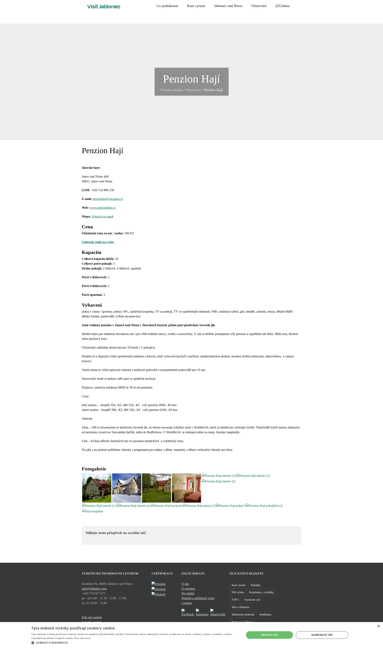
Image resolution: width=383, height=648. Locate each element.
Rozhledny (265, 614)
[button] (299, 5)
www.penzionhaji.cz (103, 207)
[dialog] (191, 635)
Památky (256, 585)
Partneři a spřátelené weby (198, 598)
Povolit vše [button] (269, 635)
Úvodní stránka (172, 90)
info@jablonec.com (94, 588)
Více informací (82, 638)
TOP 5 (235, 599)
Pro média (188, 593)
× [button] (378, 626)
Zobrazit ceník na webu (98, 242)
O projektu (188, 588)
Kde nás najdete (92, 617)
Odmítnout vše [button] (322, 635)
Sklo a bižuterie (240, 607)
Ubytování (193, 90)
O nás (185, 583)
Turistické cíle (252, 599)
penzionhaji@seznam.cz (108, 199)
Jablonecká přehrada (243, 614)
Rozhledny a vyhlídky (261, 592)
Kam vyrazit (239, 585)
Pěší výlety (238, 592)
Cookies (187, 603)
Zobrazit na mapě (103, 216)
